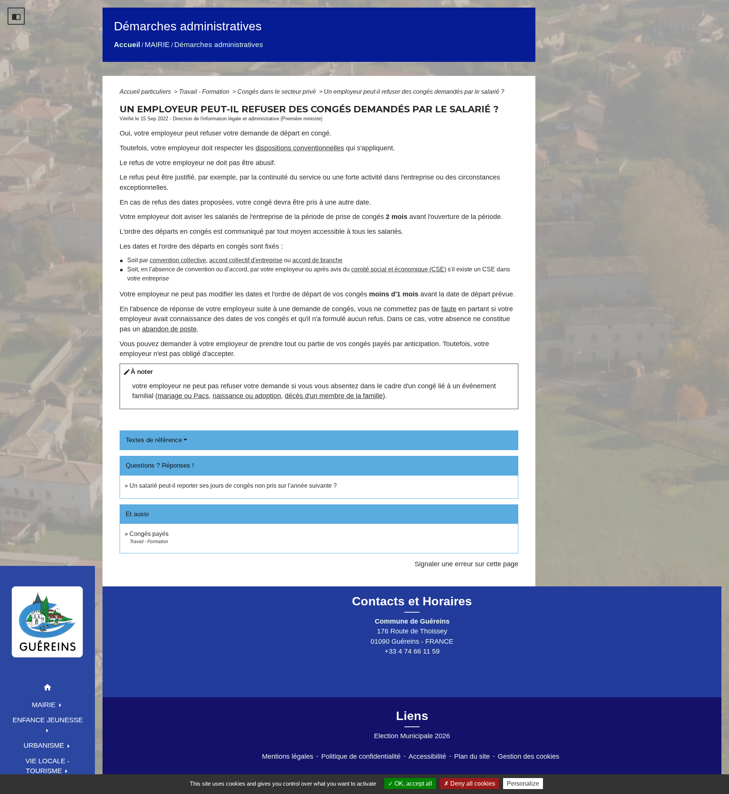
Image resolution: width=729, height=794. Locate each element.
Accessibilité (427, 756)
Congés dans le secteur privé (277, 91)
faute (448, 309)
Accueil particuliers (146, 91)
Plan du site (472, 756)
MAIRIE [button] (44, 705)
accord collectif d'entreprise (245, 260)
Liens (412, 716)
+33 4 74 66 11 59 (412, 651)
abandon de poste (169, 329)
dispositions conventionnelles (300, 148)
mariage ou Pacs (183, 396)
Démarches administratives (218, 45)
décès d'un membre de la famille (334, 396)
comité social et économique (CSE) (398, 269)
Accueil (127, 45)
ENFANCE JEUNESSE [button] (48, 720)
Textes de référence (154, 440)
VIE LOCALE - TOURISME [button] (47, 766)
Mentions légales (287, 756)
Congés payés (149, 534)
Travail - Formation (205, 91)
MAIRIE (157, 45)
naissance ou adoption (247, 396)
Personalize (523, 783)
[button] (47, 688)
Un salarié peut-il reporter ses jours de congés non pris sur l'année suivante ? (233, 485)
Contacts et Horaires (412, 601)
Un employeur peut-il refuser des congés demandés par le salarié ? (414, 91)
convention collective (178, 260)
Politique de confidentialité (361, 756)
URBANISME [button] (45, 745)
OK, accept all (412, 783)
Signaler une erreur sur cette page (466, 564)
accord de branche (317, 260)
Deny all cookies (472, 783)
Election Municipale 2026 (412, 736)
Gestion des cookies (528, 756)
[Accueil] (47, 622)
